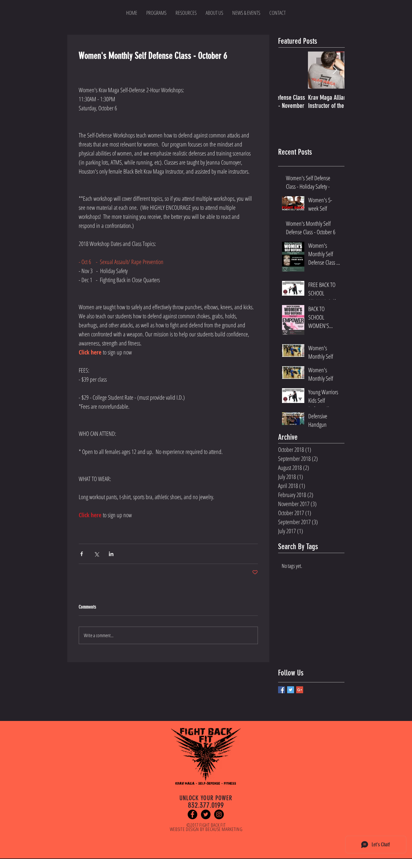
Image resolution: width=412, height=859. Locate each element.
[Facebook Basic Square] (281, 689)
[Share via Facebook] (81, 554)
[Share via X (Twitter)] (96, 554)
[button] (186, 12)
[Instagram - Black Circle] (219, 814)
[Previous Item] (287, 70)
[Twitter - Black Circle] (206, 814)
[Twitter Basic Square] (290, 689)
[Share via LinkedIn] (111, 554)
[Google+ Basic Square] (299, 689)
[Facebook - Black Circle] (192, 814)
